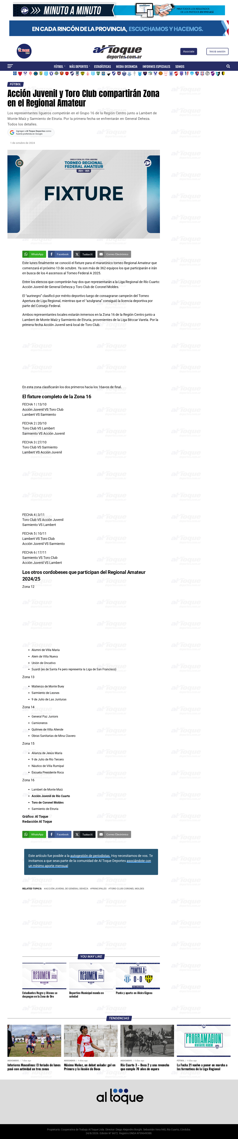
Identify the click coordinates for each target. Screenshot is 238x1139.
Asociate (188, 51)
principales (99, 889)
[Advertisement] (91, 357)
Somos (179, 66)
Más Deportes (78, 66)
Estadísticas (102, 66)
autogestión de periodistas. (90, 856)
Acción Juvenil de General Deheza (66, 889)
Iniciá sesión (217, 51)
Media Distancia (126, 66)
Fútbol (58, 66)
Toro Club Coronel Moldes (127, 889)
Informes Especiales (156, 66)
